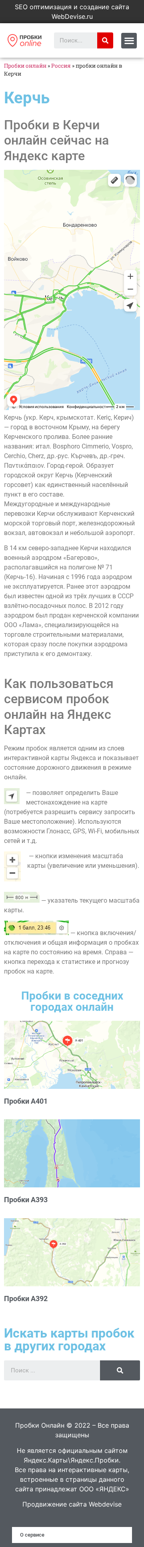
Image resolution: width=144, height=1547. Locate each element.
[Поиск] (105, 40)
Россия (61, 65)
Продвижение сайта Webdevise (72, 1504)
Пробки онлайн (25, 65)
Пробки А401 (26, 1101)
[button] (129, 40)
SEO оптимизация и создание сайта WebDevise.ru (72, 11)
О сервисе (32, 1535)
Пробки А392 (26, 1298)
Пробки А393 (26, 1199)
